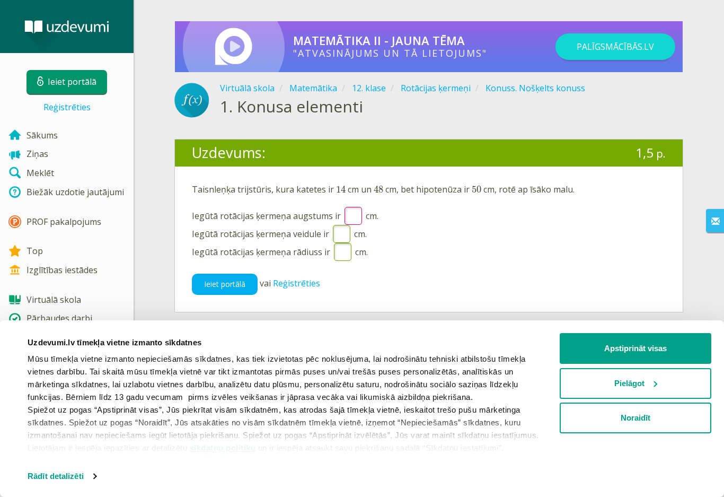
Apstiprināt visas (635, 348)
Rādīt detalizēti (56, 476)
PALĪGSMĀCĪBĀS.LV (615, 47)
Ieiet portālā (224, 284)
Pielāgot (629, 383)
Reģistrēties (67, 107)
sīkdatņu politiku (223, 447)
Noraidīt (635, 417)
